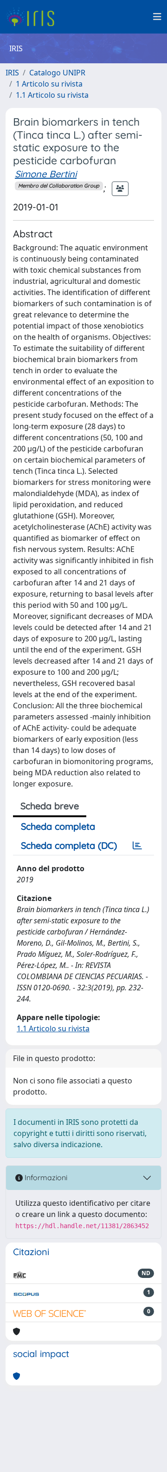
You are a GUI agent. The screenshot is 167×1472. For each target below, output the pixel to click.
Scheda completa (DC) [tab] (69, 845)
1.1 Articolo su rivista (52, 95)
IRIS (12, 72)
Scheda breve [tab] (49, 806)
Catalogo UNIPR (57, 72)
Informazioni (45, 1177)
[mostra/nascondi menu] (157, 16)
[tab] (137, 845)
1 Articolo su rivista (49, 84)
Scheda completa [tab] (58, 826)
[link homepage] (34, 17)
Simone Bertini (46, 174)
